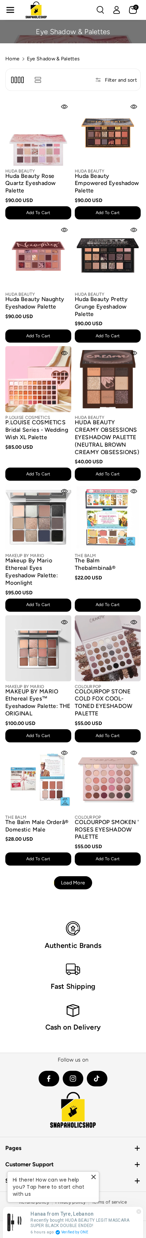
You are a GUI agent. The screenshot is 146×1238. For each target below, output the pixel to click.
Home (12, 59)
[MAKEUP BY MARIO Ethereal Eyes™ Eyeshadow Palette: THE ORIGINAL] (38, 648)
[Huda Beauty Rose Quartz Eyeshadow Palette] (38, 133)
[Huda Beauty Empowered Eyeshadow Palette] (108, 133)
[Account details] (116, 10)
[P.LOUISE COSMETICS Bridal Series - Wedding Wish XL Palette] (38, 379)
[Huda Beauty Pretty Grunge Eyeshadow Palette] (108, 256)
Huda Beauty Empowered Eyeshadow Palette (107, 183)
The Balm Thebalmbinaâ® (95, 564)
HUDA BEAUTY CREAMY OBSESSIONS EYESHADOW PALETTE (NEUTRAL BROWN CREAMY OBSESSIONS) (107, 437)
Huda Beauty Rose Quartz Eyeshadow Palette (30, 183)
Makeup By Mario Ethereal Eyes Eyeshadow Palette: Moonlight (31, 571)
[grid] (17, 80)
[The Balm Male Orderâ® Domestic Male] (38, 779)
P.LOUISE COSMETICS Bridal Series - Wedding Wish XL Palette (36, 430)
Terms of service (109, 1202)
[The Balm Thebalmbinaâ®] (108, 517)
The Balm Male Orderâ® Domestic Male (36, 826)
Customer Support (29, 1164)
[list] (38, 80)
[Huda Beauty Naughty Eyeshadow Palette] (38, 256)
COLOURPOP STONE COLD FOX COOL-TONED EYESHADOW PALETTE (103, 702)
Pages (13, 1148)
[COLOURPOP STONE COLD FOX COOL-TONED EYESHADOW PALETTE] (108, 648)
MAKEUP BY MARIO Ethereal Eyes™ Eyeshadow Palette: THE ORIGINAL (38, 702)
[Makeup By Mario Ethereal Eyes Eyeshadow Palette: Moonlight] (38, 517)
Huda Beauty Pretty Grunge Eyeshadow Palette (101, 306)
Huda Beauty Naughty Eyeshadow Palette (34, 303)
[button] (10, 10)
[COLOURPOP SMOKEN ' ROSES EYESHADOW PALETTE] (108, 779)
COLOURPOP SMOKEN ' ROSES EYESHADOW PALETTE (107, 829)
